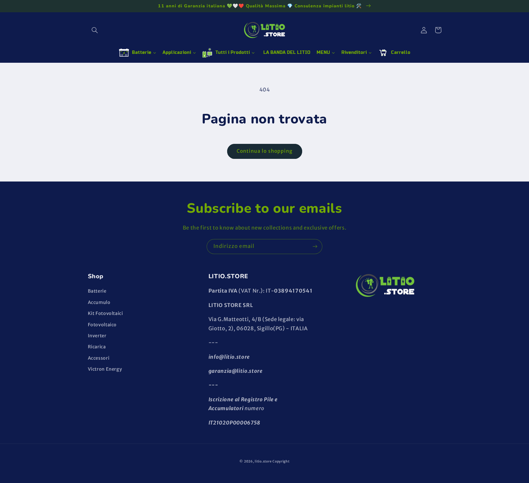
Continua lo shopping (264, 151)
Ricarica (97, 347)
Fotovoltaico (102, 325)
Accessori (99, 358)
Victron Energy (105, 369)
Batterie (97, 291)
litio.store (263, 461)
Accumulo (99, 302)
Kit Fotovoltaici (105, 313)
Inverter (97, 336)
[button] (95, 30)
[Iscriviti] (315, 246)
